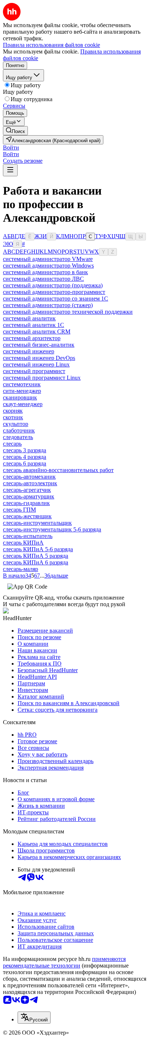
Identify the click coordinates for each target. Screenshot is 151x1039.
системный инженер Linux (36, 364)
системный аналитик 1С (33, 325)
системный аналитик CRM (36, 331)
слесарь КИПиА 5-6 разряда (38, 549)
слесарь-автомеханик (29, 477)
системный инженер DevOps (39, 358)
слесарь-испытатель (27, 536)
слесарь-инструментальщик (37, 523)
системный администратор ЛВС (43, 279)
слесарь (12, 444)
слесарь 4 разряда (24, 457)
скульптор (15, 424)
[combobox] (34, 1018)
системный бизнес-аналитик (38, 345)
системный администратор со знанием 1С (55, 298)
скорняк (13, 411)
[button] (11, 147)
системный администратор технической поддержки (68, 312)
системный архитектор (31, 338)
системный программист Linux (42, 378)
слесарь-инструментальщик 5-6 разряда (52, 529)
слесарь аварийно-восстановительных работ (58, 470)
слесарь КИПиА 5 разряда (35, 556)
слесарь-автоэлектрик (30, 483)
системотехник (22, 384)
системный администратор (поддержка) (53, 285)
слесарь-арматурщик (28, 496)
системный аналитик (29, 318)
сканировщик (20, 397)
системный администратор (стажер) (48, 305)
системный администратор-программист (54, 292)
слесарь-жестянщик (27, 516)
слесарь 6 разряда (24, 463)
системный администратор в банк (45, 272)
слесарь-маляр (20, 569)
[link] (15, 130)
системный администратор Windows (48, 265)
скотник (13, 417)
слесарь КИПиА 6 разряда (35, 562)
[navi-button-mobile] (10, 170)
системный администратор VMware (48, 259)
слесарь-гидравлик (26, 503)
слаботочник (19, 430)
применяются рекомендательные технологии (64, 962)
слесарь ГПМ (19, 509)
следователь (18, 437)
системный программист (34, 371)
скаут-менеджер (23, 404)
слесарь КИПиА (23, 542)
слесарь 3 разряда (24, 450)
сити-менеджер (22, 391)
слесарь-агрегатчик (27, 490)
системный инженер (28, 351)
